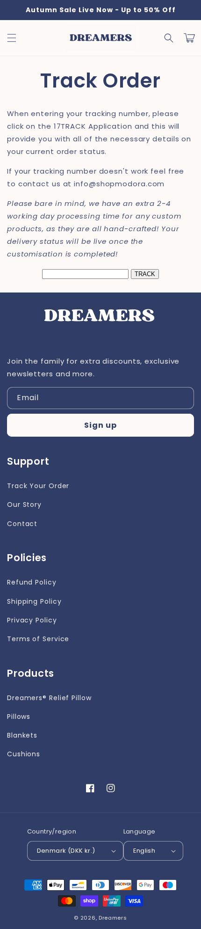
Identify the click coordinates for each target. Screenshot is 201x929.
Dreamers (113, 918)
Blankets (22, 735)
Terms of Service (38, 639)
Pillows (18, 716)
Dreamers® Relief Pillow (49, 697)
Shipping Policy (34, 601)
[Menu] (11, 38)
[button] (168, 38)
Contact (22, 523)
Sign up (100, 425)
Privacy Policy (32, 620)
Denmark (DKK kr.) (66, 850)
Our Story (24, 504)
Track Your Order (38, 485)
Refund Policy (32, 582)
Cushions (23, 754)
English (144, 850)
